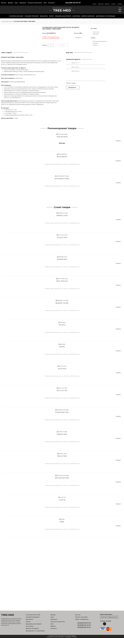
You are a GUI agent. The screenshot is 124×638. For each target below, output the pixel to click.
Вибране (107, 4)
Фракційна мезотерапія (63, 16)
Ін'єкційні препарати (32, 16)
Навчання (23, 2)
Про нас (3, 2)
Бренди (10, 2)
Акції (16, 2)
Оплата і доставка (81, 617)
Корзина (119, 4)
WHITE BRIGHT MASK (62, 179)
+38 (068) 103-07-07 (84, 625)
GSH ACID (62, 325)
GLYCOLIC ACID (62, 237)
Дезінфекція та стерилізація (105, 16)
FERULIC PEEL (62, 456)
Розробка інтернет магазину (55, 637)
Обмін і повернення (81, 619)
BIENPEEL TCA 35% (62, 303)
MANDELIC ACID (62, 215)
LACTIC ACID (62, 369)
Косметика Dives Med (16, 16)
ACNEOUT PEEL (62, 434)
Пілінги (51, 16)
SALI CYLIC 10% (62, 390)
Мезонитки (44, 16)
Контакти (51, 2)
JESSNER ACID (62, 259)
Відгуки (53, 626)
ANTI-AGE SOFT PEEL (62, 478)
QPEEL (62, 522)
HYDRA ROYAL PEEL (62, 412)
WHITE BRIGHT (62, 157)
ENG (120, 9)
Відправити (72, 87)
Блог (45, 2)
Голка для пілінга (62, 137)
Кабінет (113, 4)
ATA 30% (62, 347)
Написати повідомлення (109, 617)
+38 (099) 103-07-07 (73, 3)
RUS (120, 11)
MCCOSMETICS (51, 33)
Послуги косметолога (35, 2)
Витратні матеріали (88, 16)
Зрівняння (101, 4)
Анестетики (76, 16)
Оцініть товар (71, 83)
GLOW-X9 (62, 500)
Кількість (44, 45)
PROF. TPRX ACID (62, 281)
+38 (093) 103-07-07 (84, 627)
